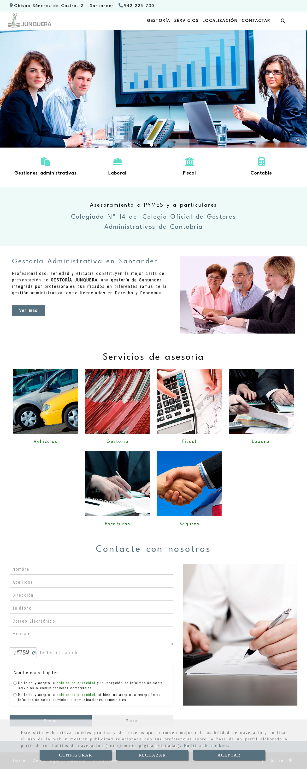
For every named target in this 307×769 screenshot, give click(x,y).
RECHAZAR (152, 755)
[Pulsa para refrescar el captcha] (34, 653)
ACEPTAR (229, 755)
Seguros (189, 524)
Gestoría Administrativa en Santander (85, 261)
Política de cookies (206, 745)
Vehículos (46, 442)
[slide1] (151, 145)
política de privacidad (76, 683)
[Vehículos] (45, 401)
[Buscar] (283, 21)
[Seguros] (189, 483)
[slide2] (155, 145)
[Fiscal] (189, 401)
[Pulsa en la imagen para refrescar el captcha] (22, 653)
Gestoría (117, 442)
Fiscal (189, 442)
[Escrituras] (117, 483)
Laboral (261, 442)
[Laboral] (261, 401)
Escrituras (117, 524)
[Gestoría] (117, 401)
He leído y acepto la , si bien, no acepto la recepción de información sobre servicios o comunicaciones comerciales (89, 697)
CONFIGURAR (75, 755)
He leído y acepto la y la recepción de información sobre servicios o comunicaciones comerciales (90, 685)
